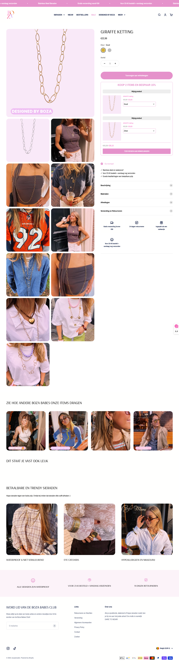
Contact (77, 632)
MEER (120, 14)
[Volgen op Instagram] (8, 648)
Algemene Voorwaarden (83, 622)
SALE (93, 14)
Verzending (78, 617)
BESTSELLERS (82, 14)
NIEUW (70, 14)
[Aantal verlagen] (104, 63)
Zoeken (77, 636)
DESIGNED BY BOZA (107, 14)
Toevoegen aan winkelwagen (136, 151)
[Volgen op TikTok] (15, 648)
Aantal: (103, 57)
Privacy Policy (79, 627)
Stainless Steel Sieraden (35, 3)
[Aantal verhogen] (115, 63)
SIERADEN (58, 14)
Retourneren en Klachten (83, 613)
